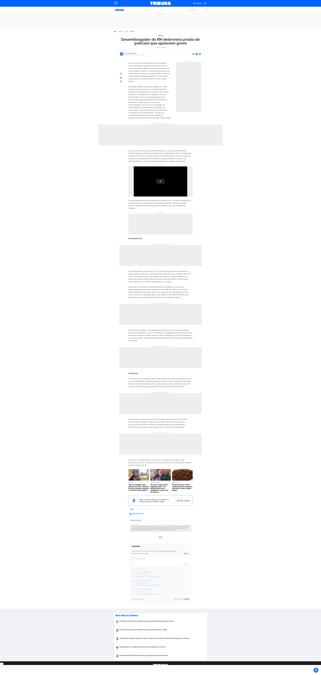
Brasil (120, 10)
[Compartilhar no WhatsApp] (193, 54)
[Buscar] (206, 10)
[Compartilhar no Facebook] (197, 54)
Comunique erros (137, 513)
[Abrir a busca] (205, 3)
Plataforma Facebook (163, 528)
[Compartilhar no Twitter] (200, 54)
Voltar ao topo (136, 520)
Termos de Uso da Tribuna (150, 528)
